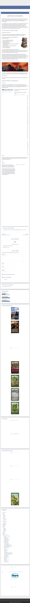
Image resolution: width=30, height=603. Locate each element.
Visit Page (15, 3)
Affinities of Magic (18, 158)
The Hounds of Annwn (23, 229)
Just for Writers (4, 524)
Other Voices (4, 526)
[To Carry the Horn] (15, 408)
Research (4, 532)
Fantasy (4, 520)
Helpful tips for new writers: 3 (6, 234)
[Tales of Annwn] (15, 499)
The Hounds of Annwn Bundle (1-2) (8, 552)
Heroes (4, 515)
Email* (3, 266)
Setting (3, 533)
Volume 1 (5, 536)
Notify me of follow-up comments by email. (8, 274)
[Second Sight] (15, 485)
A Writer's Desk (11, 16)
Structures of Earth (21, 16)
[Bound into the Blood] (15, 367)
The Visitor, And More (6, 561)
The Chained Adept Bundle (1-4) (8, 545)
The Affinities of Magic (6, 538)
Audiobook (4, 528)
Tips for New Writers (5, 534)
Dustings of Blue (6, 539)
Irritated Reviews (5, 523)
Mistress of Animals (6, 542)
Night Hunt (5, 549)
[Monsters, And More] (15, 472)
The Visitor (5, 560)
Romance (4, 516)
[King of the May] (15, 381)
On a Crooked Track (6, 543)
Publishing (16, 16)
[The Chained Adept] (15, 354)
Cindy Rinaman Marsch (15, 244)
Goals (14, 16)
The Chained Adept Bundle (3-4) (8, 546)
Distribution (4, 529)
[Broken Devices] (15, 327)
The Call (10, 229)
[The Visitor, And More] (15, 458)
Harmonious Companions (6, 535)
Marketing (4, 525)
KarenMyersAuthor (5, 72)
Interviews (4, 519)
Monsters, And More (6, 559)
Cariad (5, 548)
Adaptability (5, 557)
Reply (8, 247)
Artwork (3, 513)
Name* (3, 263)
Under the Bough (6, 556)
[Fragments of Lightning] (15, 297)
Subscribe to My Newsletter (8, 228)
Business (4, 514)
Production (4, 530)
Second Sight (5, 537)
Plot (3, 527)
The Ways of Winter (6, 554)
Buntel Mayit (5, 558)
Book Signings (5, 518)
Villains (4, 517)
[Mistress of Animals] (15, 340)
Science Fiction (5, 521)
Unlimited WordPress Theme (12, 602)
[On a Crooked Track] (15, 313)
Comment (3, 254)
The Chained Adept (5, 541)
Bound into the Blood (6, 547)
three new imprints (14, 85)
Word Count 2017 (25, 234)
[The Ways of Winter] (15, 394)
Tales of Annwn (6, 550)
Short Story (4, 522)
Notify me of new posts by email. (6, 277)
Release (4, 531)
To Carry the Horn (6, 555)
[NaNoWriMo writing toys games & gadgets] (15, 294)
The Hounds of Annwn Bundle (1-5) (8, 553)
